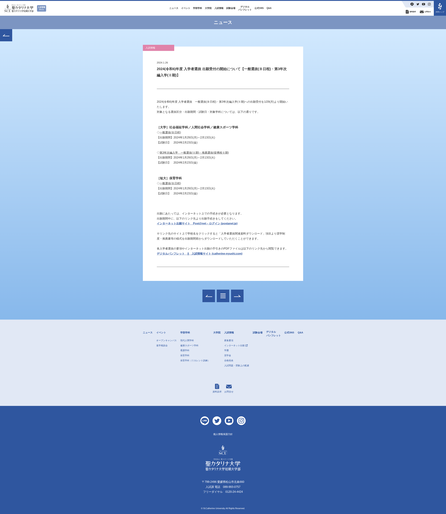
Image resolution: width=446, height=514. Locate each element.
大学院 (208, 8)
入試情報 (219, 8)
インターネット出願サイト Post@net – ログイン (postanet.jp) (197, 223)
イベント (185, 8)
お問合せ (228, 392)
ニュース (173, 8)
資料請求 (217, 392)
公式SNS (259, 8)
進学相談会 (162, 345)
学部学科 (197, 8)
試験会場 (230, 8)
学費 (226, 350)
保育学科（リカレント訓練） (195, 360)
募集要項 (228, 340)
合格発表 (228, 360)
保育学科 (184, 355)
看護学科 (184, 350)
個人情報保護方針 (223, 434)
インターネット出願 (234, 345)
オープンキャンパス (166, 340)
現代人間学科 (187, 340)
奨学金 (227, 355)
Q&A (269, 8)
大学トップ (440, 12)
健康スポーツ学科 (189, 345)
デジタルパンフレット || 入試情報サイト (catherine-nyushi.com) (199, 253)
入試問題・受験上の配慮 (236, 365)
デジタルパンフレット (245, 8)
